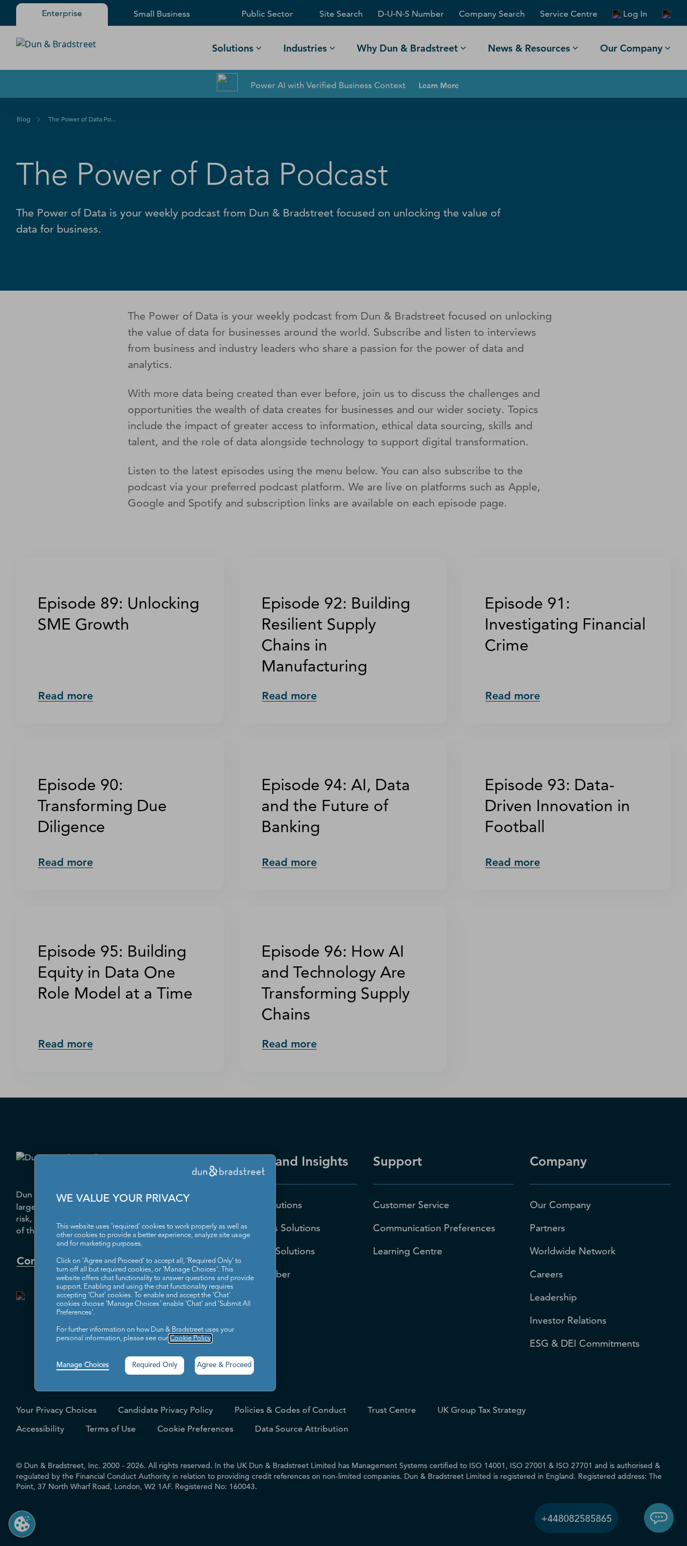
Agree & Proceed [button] (224, 1365)
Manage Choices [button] (82, 1365)
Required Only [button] (155, 1365)
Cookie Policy (190, 1338)
